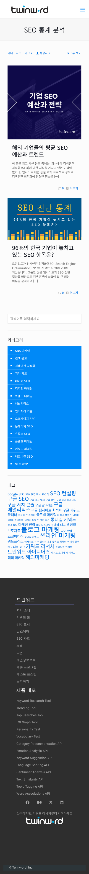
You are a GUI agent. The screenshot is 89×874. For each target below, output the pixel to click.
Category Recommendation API (39, 743)
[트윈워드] (44, 9)
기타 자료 (21, 373)
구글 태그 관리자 (26, 515)
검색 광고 (21, 358)
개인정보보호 (26, 660)
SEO (27, 494)
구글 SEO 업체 (37, 499)
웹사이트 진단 (31, 541)
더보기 (74, 188)
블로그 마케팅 (40, 529)
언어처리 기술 (23, 411)
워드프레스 (16, 541)
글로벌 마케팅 (46, 514)
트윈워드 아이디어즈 (29, 551)
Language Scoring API (32, 765)
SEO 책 (45, 494)
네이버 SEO (22, 381)
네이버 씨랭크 (31, 520)
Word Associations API (33, 793)
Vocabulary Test (28, 736)
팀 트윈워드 (22, 464)
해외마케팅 (37, 557)
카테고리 (13, 53)
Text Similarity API (30, 779)
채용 (19, 646)
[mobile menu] (83, 9)
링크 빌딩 (12, 525)
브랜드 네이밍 (23, 396)
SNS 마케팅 (22, 351)
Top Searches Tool (30, 715)
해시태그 (70, 552)
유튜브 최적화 (59, 541)
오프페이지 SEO (25, 418)
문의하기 (22, 681)
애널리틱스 (22, 403)
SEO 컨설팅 (63, 493)
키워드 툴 (23, 617)
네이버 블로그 (64, 515)
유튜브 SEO (22, 434)
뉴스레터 (22, 631)
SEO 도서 (36, 494)
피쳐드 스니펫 (58, 552)
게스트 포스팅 (26, 674)
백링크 (71, 524)
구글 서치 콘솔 (21, 504)
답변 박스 (45, 520)
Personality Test (28, 729)
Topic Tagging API (29, 786)
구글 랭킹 (50, 499)
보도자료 (14, 530)
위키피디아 (45, 541)
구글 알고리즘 (44, 505)
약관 (19, 653)
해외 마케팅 (16, 557)
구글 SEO (18, 498)
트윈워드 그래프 (63, 547)
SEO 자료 (23, 638)
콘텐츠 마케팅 (23, 441)
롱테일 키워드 (63, 519)
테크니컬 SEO (24, 456)
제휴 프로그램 (26, 667)
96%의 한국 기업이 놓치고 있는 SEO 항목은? (43, 251)
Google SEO (16, 494)
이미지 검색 (73, 541)
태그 (27, 53)
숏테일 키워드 (31, 537)
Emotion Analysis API (32, 751)
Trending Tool (26, 708)
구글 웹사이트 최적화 (46, 510)
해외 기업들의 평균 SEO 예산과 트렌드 (40, 150)
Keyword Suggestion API (34, 758)
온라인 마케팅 (58, 535)
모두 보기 (75, 53)
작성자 (43, 53)
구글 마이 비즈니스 (66, 499)
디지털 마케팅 (23, 388)
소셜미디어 (16, 536)
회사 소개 (23, 610)
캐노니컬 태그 (16, 546)
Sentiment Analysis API (33, 772)
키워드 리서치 (23, 449)
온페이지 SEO (24, 426)
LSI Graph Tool (27, 722)
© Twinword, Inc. (21, 867)
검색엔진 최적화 (25, 366)
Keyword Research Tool (33, 700)
